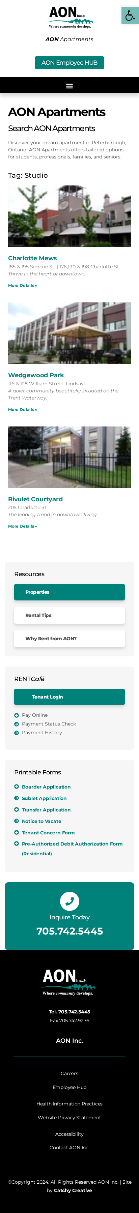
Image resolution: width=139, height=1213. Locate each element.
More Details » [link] (22, 285)
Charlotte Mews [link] (32, 258)
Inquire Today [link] (70, 917)
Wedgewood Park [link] (36, 375)
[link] (130, 15)
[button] (69, 86)
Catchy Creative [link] (73, 1190)
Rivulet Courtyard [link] (35, 499)
